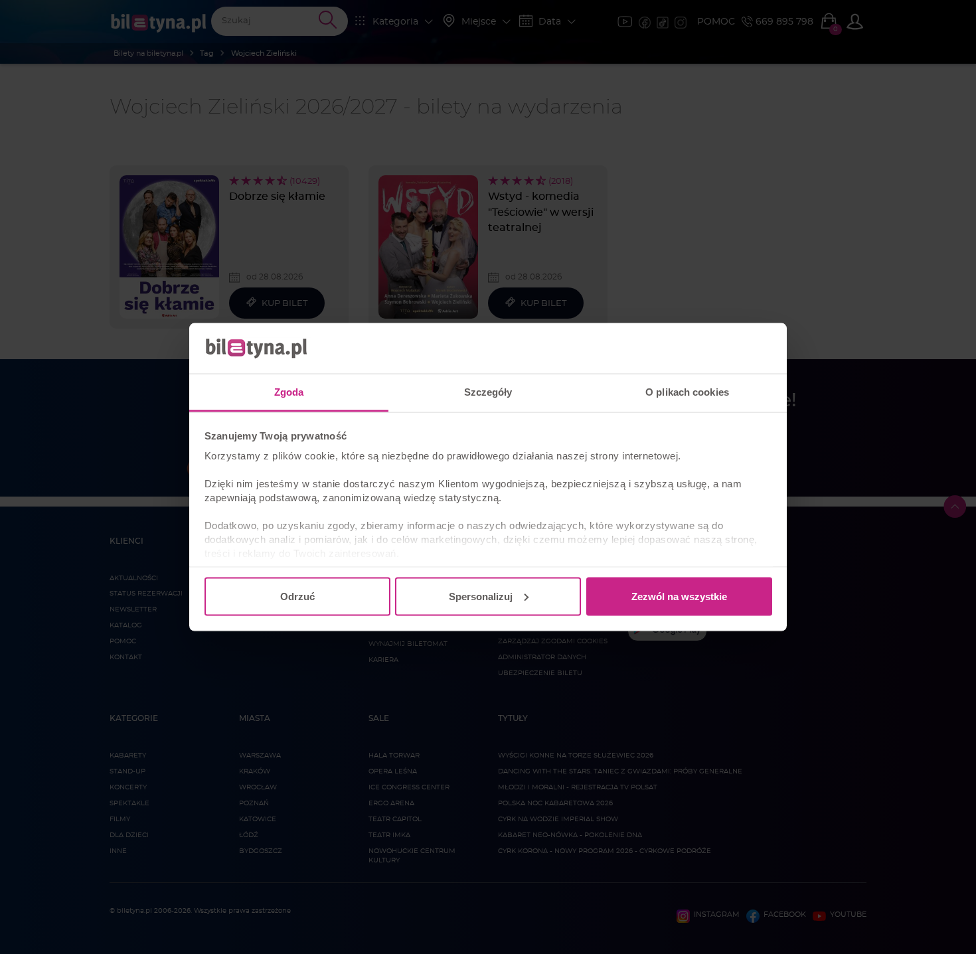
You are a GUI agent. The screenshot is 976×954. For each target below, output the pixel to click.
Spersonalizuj (481, 595)
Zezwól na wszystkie (679, 595)
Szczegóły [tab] (488, 392)
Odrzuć (297, 595)
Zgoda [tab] (289, 392)
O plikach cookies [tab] (687, 392)
